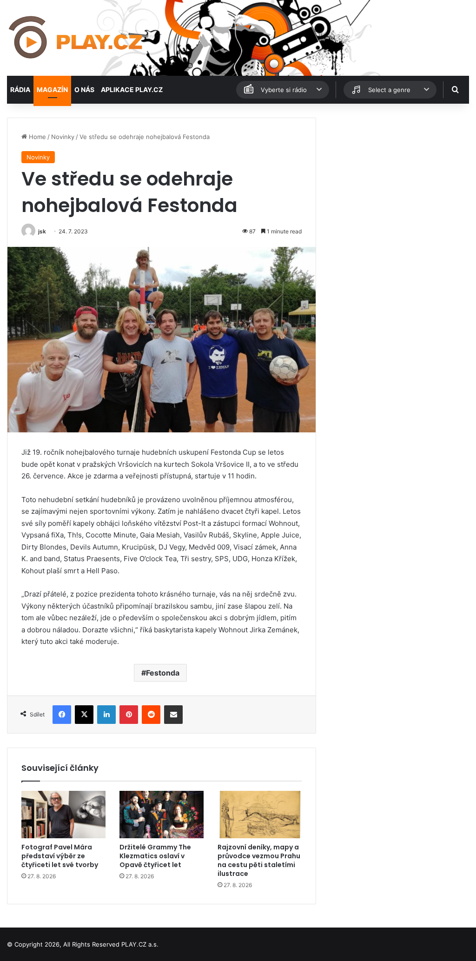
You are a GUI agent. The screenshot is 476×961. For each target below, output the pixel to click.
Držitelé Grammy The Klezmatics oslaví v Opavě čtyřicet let (155, 855)
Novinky (62, 136)
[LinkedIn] (106, 714)
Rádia (20, 89)
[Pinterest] (128, 714)
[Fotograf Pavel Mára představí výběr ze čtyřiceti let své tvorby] (63, 814)
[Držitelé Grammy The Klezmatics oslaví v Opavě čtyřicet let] (161, 814)
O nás (84, 89)
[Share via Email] (173, 714)
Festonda (162, 672)
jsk (42, 231)
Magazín (52, 89)
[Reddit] (151, 714)
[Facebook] (62, 714)
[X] (84, 714)
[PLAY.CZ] (76, 38)
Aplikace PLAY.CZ (132, 89)
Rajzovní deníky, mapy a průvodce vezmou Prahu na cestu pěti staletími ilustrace (259, 860)
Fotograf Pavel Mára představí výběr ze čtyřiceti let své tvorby (59, 855)
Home (36, 136)
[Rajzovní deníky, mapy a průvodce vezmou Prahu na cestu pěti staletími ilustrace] (260, 814)
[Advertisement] (396, 176)
